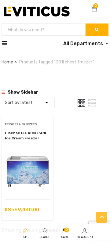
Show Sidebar (22, 92)
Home (7, 62)
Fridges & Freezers (21, 124)
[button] (94, 9)
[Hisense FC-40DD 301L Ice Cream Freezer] (27, 153)
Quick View (27, 184)
